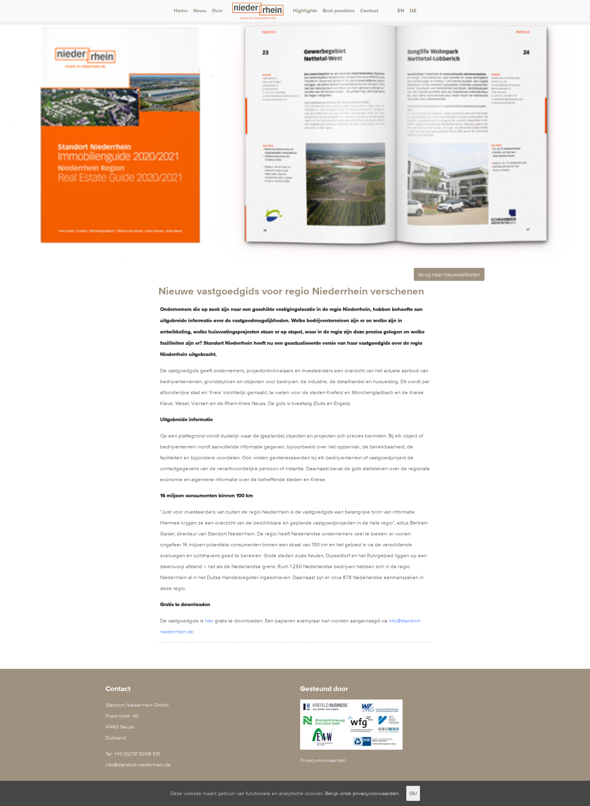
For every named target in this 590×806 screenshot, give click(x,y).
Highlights (305, 10)
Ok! (413, 793)
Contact (369, 10)
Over (217, 10)
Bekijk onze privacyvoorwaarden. (362, 793)
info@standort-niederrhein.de (138, 764)
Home (181, 10)
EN (400, 10)
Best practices (339, 10)
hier (209, 620)
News (199, 10)
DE (413, 10)
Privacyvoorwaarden (323, 760)
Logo (257, 11)
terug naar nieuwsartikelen (449, 274)
